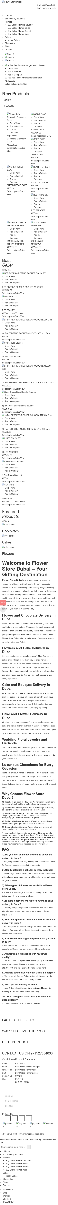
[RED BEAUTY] (29, 296)
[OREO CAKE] (41, 139)
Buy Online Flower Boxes (26, 1072)
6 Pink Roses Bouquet (12, 475)
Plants (5, 1182)
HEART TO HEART (39, 182)
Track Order (8, 1201)
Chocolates (8, 1178)
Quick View (13, 68)
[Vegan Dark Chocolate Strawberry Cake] (17, 117)
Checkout (7, 1198)
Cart (4, 1072)
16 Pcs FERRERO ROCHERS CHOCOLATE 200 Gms (26, 428)
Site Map (9, 1105)
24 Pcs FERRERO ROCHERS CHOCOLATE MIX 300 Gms (28, 382)
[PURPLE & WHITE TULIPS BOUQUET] (17, 224)
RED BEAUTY (8, 310)
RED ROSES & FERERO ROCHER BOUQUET (22, 287)
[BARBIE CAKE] (41, 114)
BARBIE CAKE (37, 129)
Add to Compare (15, 74)
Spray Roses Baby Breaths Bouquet (18, 405)
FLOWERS (9, 105)
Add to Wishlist (14, 71)
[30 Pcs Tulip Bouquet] (29, 342)
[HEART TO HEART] (41, 167)
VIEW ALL (6, 270)
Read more (36, 135)
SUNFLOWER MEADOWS (37, 242)
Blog (4, 1078)
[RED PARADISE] (41, 194)
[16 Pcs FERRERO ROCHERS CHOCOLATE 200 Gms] (29, 415)
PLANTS (19, 1078)
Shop (4, 1066)
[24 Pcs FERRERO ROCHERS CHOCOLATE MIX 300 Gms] (29, 367)
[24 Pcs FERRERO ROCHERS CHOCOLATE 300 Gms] (29, 319)
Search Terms (11, 1100)
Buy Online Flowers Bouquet (28, 1066)
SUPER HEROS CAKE (17, 185)
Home (4, 1063)
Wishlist (6, 1195)
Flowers (6, 1157)
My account (7, 1069)
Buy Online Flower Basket (17, 1166)
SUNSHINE (7, 498)
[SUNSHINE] (29, 484)
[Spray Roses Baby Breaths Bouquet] (29, 392)
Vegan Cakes (11, 1175)
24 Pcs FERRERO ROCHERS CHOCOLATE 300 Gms (26, 333)
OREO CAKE (37, 154)
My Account (8, 1189)
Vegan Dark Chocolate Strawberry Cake (16, 138)
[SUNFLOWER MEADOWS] (41, 224)
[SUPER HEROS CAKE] (17, 168)
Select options (11, 83)
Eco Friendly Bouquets (13, 1154)
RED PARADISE (38, 210)
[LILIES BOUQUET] (29, 438)
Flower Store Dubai (18, 700)
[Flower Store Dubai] (12, 1)
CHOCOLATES (22, 1082)
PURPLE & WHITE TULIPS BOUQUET (15, 242)
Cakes (5, 1172)
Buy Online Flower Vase (25, 1069)
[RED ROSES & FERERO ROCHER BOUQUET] (29, 273)
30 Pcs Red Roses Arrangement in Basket (23, 77)
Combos (6, 1185)
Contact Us (7, 1075)
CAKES (7, 100)
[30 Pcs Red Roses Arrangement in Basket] (29, 65)
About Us (9, 1095)
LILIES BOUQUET (10, 452)
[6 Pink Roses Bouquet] (29, 461)
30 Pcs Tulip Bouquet (11, 356)
